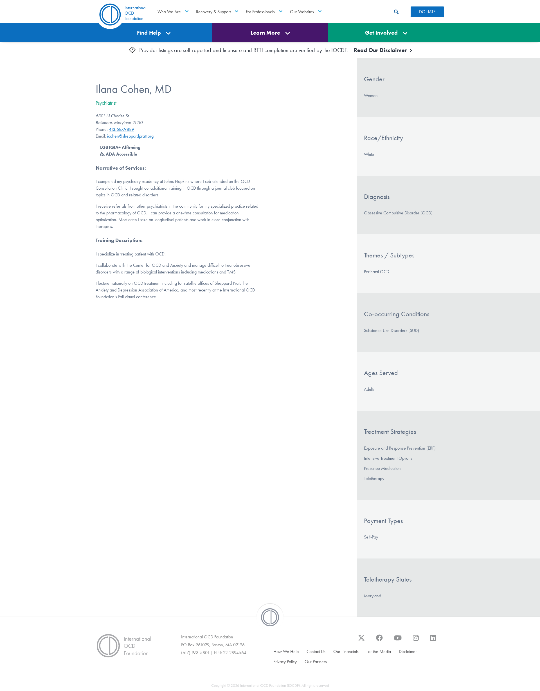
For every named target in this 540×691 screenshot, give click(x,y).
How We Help (286, 651)
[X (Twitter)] (361, 640)
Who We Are (169, 11)
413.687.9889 (121, 129)
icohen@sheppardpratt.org (130, 136)
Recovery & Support (213, 11)
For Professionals (260, 11)
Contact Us (316, 651)
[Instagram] (416, 640)
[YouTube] (398, 640)
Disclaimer (408, 651)
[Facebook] (379, 640)
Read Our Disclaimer (381, 50)
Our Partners (316, 661)
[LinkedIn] (433, 640)
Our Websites (302, 11)
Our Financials (346, 651)
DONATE (427, 11)
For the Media (378, 651)
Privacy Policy (285, 661)
